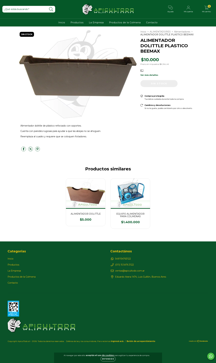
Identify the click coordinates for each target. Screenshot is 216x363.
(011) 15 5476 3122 (124, 264)
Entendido (108, 359)
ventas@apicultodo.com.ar (130, 270)
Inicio (61, 22)
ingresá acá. (117, 341)
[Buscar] (51, 9)
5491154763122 (123, 258)
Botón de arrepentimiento (141, 341)
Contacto (152, 22)
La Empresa (96, 22)
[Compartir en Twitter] (31, 150)
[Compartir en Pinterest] (37, 150)
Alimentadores (182, 31)
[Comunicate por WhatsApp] (210, 356)
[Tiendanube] (198, 341)
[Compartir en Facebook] (24, 150)
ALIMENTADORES (160, 31)
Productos (77, 22)
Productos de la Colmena (125, 22)
